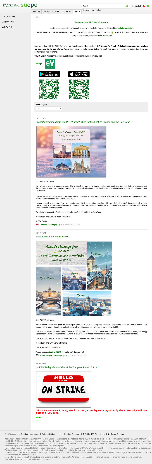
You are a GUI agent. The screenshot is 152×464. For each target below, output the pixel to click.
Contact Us (8, 22)
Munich (46, 12)
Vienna (55, 12)
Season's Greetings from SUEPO (52, 236)
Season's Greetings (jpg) (50, 225)
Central (36, 12)
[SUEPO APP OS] (79, 74)
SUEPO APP (7, 27)
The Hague (66, 12)
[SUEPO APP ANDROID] (49, 74)
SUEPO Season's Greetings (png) (53, 355)
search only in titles (92, 10)
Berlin (77, 12)
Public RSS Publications (94, 434)
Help (60, 434)
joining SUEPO (55, 352)
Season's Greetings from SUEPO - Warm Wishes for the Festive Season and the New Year (83, 122)
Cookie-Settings (117, 434)
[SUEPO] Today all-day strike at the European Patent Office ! (67, 367)
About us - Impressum (30, 434)
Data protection (48, 434)
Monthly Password (72, 434)
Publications (9, 17)
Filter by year (41, 105)
